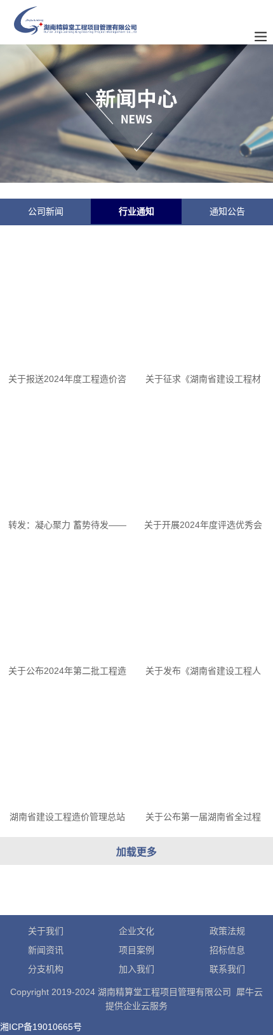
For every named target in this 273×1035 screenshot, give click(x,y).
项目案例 (136, 950)
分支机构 (45, 969)
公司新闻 (45, 211)
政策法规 (227, 931)
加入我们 (136, 969)
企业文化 (136, 931)
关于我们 (45, 931)
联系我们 (227, 969)
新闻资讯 (45, 950)
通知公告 (227, 211)
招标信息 (227, 950)
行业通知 (136, 211)
